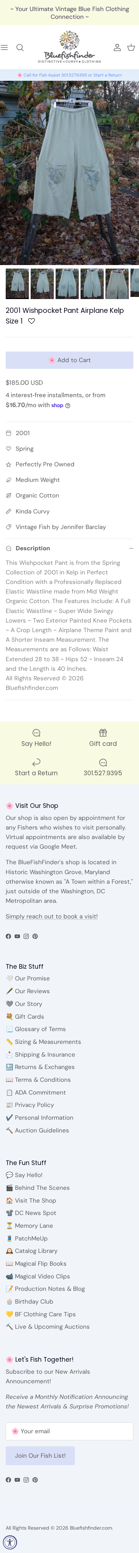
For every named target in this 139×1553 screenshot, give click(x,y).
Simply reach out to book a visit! (52, 916)
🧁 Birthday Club (29, 1301)
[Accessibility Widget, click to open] (10, 1542)
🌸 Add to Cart (69, 360)
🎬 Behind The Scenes (38, 1188)
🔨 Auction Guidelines (37, 1130)
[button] (31, 323)
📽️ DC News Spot (31, 1213)
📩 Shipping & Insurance (40, 1054)
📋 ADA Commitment (36, 1092)
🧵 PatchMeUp (27, 1238)
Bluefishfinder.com (91, 1528)
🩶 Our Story (24, 1004)
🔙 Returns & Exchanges (40, 1067)
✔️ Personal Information (39, 1117)
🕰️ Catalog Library (31, 1251)
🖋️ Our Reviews (28, 991)
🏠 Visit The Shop (31, 1200)
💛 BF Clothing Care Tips (41, 1314)
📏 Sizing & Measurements (43, 1042)
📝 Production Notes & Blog (45, 1289)
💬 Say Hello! (24, 1175)
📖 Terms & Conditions (38, 1080)
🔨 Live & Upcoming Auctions (48, 1326)
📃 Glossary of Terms (36, 1029)
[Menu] (8, 47)
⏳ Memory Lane (29, 1226)
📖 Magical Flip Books (36, 1263)
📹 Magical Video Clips (38, 1276)
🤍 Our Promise (28, 978)
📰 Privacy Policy (30, 1105)
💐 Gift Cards (25, 1016)
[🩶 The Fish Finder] (23, 47)
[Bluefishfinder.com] (69, 47)
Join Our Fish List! (40, 1455)
